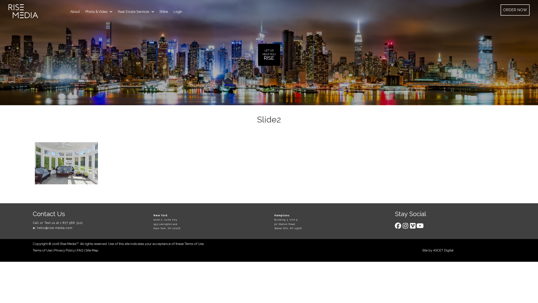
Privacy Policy (64, 250)
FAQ (80, 250)
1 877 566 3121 (71, 223)
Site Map (92, 250)
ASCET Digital (443, 250)
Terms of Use (194, 244)
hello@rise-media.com (55, 228)
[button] (515, 10)
